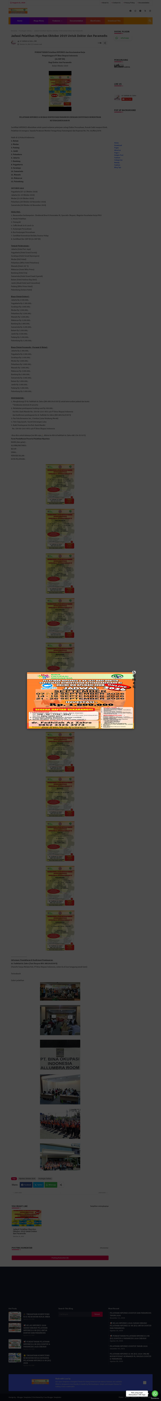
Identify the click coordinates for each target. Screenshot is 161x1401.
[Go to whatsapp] (155, 1393)
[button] (80, 700)
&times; (134, 672)
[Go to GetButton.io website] (155, 1398)
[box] (80, 700)
